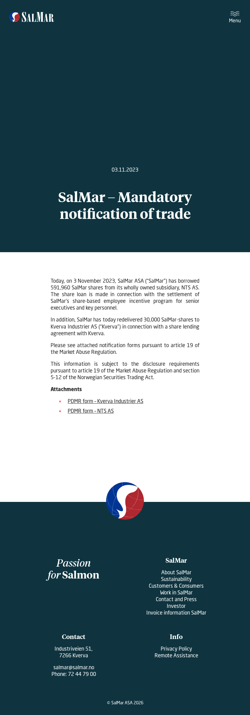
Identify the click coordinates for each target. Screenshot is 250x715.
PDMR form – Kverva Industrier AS (105, 401)
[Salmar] (31, 17)
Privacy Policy (176, 648)
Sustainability (176, 579)
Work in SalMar (176, 592)
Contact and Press (176, 599)
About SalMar (176, 572)
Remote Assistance (176, 655)
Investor (176, 606)
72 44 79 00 (82, 674)
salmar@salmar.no (73, 667)
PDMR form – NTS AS (91, 411)
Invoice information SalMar (176, 612)
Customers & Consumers (176, 586)
